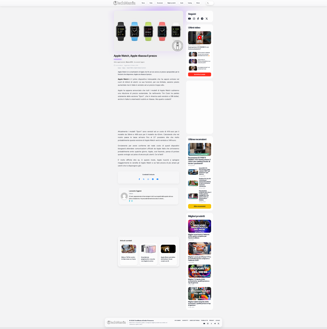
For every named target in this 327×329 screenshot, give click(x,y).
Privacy (211, 320)
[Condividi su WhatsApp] (148, 179)
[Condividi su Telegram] (152, 179)
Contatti (185, 320)
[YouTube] (189, 18)
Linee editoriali (195, 320)
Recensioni (160, 3)
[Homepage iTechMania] (116, 322)
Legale (218, 320)
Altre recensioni (199, 206)
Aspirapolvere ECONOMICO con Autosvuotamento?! (198, 48)
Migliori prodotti (172, 3)
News (143, 3)
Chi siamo (178, 320)
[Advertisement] (148, 115)
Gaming (190, 3)
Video (151, 3)
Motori (198, 3)
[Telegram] (202, 18)
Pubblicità (204, 320)
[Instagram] (132, 201)
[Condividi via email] (157, 179)
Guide (181, 3)
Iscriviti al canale (199, 74)
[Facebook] (129, 201)
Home (119, 67)
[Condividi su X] (143, 179)
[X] (206, 18)
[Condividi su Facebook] (139, 179)
